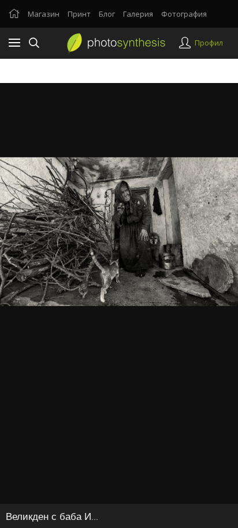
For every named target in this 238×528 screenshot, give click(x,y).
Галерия (138, 14)
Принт (79, 14)
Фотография (184, 14)
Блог (107, 14)
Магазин (44, 14)
